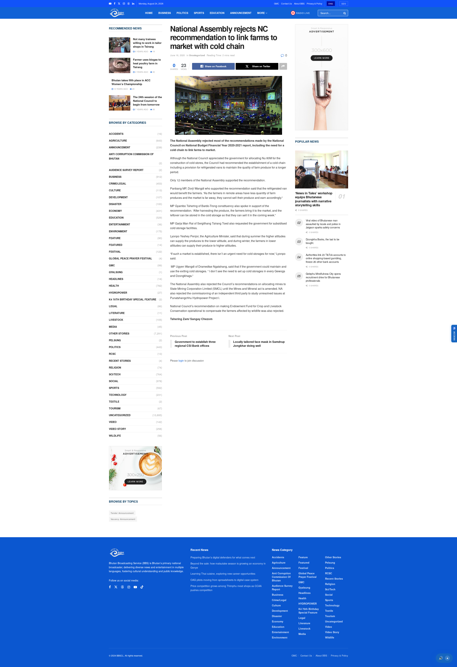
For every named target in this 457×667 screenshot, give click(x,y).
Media (113, 326)
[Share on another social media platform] (283, 66)
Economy (115, 211)
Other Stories (119, 333)
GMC (276, 3)
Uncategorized (197, 55)
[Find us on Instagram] (124, 3)
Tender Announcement (122, 513)
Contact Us (286, 3)
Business (164, 13)
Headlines (116, 279)
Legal (113, 306)
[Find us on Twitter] (119, 3)
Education (217, 13)
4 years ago (141, 71)
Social (113, 381)
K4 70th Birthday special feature (132, 299)
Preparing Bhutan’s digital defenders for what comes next (222, 557)
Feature (114, 238)
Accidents (116, 134)
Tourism (114, 408)
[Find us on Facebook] (114, 3)
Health (114, 285)
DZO (344, 3)
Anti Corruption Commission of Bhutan (131, 156)
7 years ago (141, 109)
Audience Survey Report (126, 170)
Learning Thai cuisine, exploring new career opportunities (222, 573)
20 (133, 88)
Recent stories (120, 360)
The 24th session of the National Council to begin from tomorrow (147, 100)
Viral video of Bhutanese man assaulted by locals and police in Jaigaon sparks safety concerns (323, 224)
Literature (117, 313)
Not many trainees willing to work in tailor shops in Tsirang (147, 42)
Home (149, 13)
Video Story (117, 429)
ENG (330, 3)
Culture (115, 190)
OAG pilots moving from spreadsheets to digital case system (224, 580)
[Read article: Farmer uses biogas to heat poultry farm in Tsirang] (119, 65)
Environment (118, 231)
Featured (115, 245)
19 (153, 51)
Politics (182, 13)
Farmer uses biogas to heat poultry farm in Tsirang (147, 63)
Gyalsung (116, 272)
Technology (117, 395)
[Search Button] (345, 13)
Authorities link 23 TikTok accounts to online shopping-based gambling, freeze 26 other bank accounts (326, 258)
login (181, 360)
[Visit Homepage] (117, 13)
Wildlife (115, 435)
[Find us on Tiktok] (141, 587)
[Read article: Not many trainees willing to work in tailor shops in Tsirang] (119, 45)
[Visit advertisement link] (135, 468)
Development (118, 197)
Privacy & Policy (314, 3)
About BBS (299, 3)
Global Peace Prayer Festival (130, 258)
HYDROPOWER (118, 292)
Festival (115, 251)
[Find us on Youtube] (110, 3)
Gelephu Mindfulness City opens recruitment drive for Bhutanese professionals (323, 277)
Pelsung (115, 340)
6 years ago (141, 51)
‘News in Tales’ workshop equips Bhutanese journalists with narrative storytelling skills (313, 199)
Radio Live (303, 12)
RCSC (112, 354)
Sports (199, 13)
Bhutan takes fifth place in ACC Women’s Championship (131, 82)
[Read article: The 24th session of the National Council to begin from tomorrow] (119, 103)
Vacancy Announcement (123, 519)
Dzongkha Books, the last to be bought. (323, 241)
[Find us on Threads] (128, 3)
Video (113, 422)
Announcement (241, 13)
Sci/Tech (114, 374)
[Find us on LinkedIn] (133, 3)
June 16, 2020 (177, 55)
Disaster (115, 204)
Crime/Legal (117, 183)
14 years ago (120, 88)
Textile (114, 401)
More (261, 13)
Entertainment (119, 224)
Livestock (116, 319)
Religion (115, 367)
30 (153, 71)
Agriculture (118, 140)
